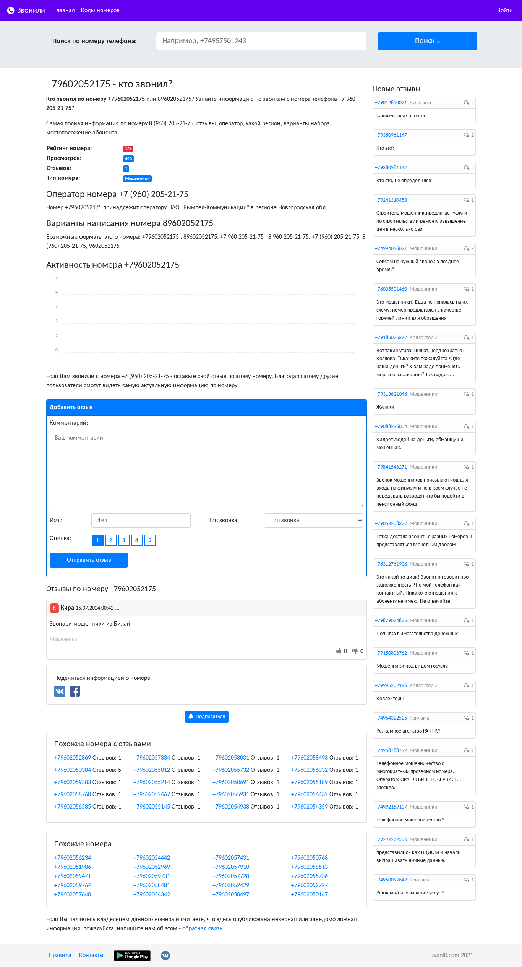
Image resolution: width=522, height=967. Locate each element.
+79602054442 (151, 858)
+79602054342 (151, 895)
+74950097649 (391, 880)
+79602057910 (230, 867)
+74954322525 (391, 718)
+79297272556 (391, 839)
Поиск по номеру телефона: (94, 41)
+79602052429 (230, 886)
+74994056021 (391, 249)
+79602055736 (309, 876)
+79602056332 (309, 770)
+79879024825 (391, 621)
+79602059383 (72, 782)
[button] (428, 41)
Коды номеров (100, 11)
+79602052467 (151, 795)
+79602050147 (309, 895)
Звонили (30, 11)
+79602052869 (72, 758)
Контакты (91, 955)
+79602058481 (151, 886)
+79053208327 (391, 524)
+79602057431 (230, 858)
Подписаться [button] (210, 717)
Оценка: (60, 538)
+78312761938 (391, 564)
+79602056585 (72, 807)
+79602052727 (309, 886)
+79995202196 (391, 686)
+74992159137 (391, 807)
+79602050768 (309, 858)
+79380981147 (391, 135)
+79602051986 (72, 867)
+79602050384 (72, 770)
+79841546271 (391, 467)
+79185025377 (391, 338)
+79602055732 (230, 770)
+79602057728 (230, 876)
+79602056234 (72, 858)
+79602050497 (230, 895)
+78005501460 (391, 289)
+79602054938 (230, 807)
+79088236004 (391, 427)
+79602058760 (72, 795)
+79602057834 (151, 758)
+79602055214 (151, 782)
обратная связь (202, 929)
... (117, 608)
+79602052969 (151, 867)
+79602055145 (151, 807)
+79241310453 (391, 200)
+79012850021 (391, 103)
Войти (505, 11)
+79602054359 (309, 807)
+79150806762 (391, 653)
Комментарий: (69, 423)
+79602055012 (151, 770)
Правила (60, 955)
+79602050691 (230, 782)
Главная (64, 11)
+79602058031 (230, 758)
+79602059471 (72, 876)
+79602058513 (309, 867)
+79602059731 (151, 876)
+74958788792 (391, 751)
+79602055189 (309, 782)
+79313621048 (391, 394)
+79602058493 (309, 758)
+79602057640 (72, 895)
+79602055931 (230, 795)
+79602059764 (72, 886)
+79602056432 (309, 795)
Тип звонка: (224, 520)
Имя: (56, 520)
